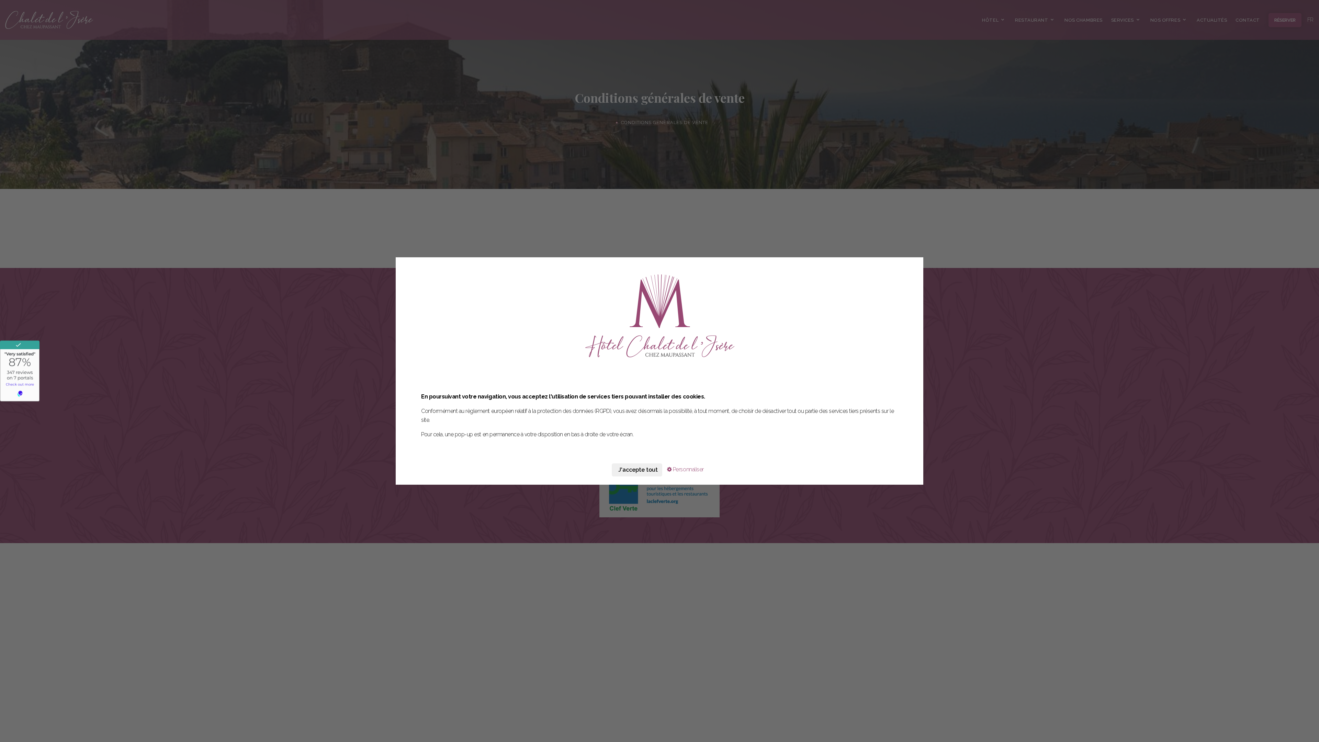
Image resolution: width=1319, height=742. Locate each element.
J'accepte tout (638, 469)
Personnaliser (687, 469)
